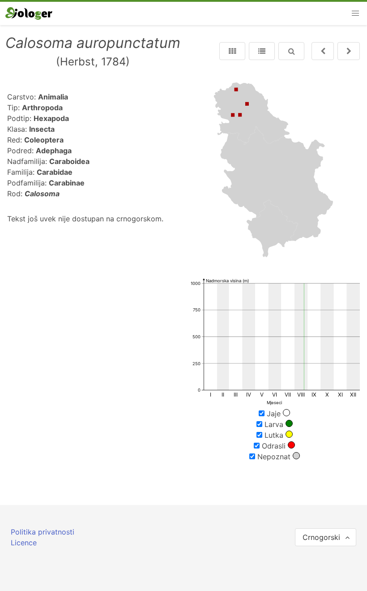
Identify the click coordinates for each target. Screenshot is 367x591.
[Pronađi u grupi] (291, 51)
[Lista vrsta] (262, 51)
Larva (274, 424)
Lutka (274, 435)
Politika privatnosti (42, 531)
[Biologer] (29, 13)
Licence (24, 542)
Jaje (274, 413)
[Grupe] (232, 51)
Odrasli (274, 445)
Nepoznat (274, 456)
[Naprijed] (323, 51)
